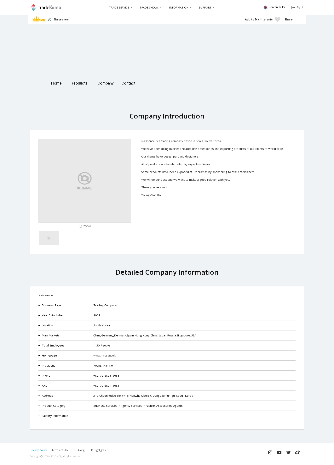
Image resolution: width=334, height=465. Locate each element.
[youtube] (279, 451)
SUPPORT (205, 7)
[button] (297, 19)
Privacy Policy (38, 450)
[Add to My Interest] (277, 20)
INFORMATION (178, 7)
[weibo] (297, 451)
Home (56, 83)
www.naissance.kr (105, 355)
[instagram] (270, 451)
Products (80, 83)
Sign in (300, 7)
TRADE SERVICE (119, 7)
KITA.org (79, 450)
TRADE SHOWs (149, 7)
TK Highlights (97, 450)
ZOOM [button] (87, 226)
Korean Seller (277, 7)
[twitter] (288, 451)
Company (105, 83)
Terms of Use (60, 450)
